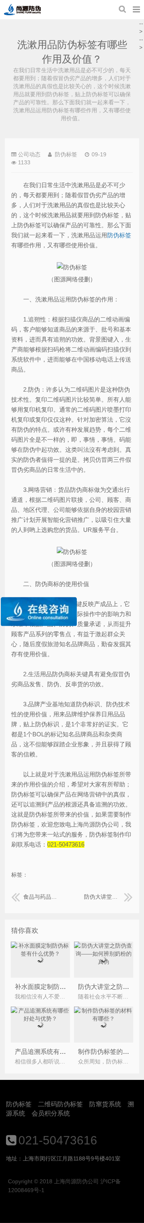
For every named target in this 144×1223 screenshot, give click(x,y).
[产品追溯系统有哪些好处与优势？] (40, 1018)
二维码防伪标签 (60, 1104)
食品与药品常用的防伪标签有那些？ (41, 896)
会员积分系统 (51, 1113)
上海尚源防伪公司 (22, 9)
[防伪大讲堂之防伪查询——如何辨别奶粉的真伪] (104, 961)
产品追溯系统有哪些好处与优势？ (63, 1051)
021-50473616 (57, 1140)
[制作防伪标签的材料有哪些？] (104, 1018)
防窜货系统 (105, 1104)
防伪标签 (19, 1104)
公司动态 (29, 154)
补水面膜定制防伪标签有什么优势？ (66, 986)
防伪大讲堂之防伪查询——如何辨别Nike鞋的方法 (108, 896)
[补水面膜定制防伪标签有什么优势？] (40, 953)
